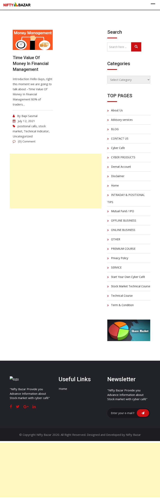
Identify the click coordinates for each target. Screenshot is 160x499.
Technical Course (122, 295)
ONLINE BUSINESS (123, 230)
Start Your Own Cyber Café (128, 277)
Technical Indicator (36, 131)
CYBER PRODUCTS (123, 157)
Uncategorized (23, 136)
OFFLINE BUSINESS (123, 220)
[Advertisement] (55, 181)
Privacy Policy (119, 258)
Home (115, 185)
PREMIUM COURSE (123, 248)
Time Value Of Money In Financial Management (31, 63)
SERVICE (116, 267)
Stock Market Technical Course (130, 286)
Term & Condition (122, 305)
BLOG (115, 129)
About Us (117, 110)
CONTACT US (119, 138)
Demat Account (121, 166)
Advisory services (122, 120)
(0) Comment (27, 141)
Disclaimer (117, 176)
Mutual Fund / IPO (122, 211)
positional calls (27, 126)
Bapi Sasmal (29, 116)
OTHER (115, 239)
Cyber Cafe (118, 148)
